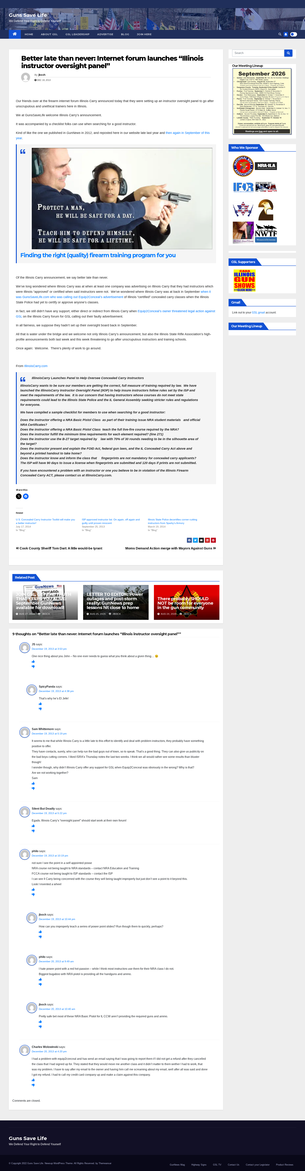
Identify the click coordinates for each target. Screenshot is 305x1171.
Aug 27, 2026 (27, 614)
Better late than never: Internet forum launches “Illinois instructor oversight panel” (112, 62)
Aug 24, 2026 (169, 614)
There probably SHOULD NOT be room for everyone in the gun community (185, 603)
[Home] (15, 34)
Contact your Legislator (258, 1164)
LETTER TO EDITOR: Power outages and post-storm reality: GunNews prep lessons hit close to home (115, 601)
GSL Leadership (77, 34)
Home (29, 34)
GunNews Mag (177, 1164)
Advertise (105, 34)
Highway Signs (199, 1164)
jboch (42, 74)
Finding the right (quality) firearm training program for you (97, 255)
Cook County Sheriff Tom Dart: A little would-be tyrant (60, 548)
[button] (280, 34)
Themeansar (105, 1163)
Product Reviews (284, 1164)
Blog (125, 34)
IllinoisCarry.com (35, 366)
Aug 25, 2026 (98, 614)
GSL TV (217, 1164)
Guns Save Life (28, 15)
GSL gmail (258, 312)
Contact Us (233, 1164)
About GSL (49, 34)
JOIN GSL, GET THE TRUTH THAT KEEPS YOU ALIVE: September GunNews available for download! (43, 601)
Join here (144, 34)
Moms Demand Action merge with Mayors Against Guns (169, 548)
